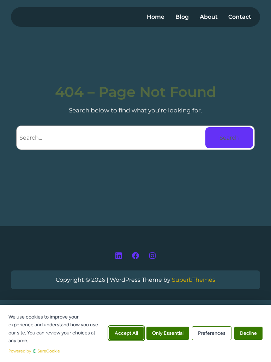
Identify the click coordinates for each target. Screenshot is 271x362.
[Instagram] (152, 255)
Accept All (126, 334)
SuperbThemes (193, 279)
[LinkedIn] (118, 255)
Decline (248, 334)
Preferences (211, 334)
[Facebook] (135, 255)
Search (229, 137)
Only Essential (167, 334)
